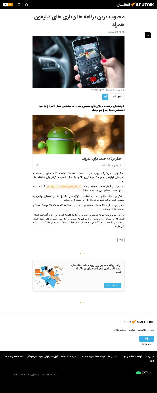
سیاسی (132, 330)
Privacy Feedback (14, 356)
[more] (37, 165)
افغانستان (142, 330)
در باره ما (150, 356)
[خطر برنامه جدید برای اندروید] (78, 134)
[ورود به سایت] (26, 5)
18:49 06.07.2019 (116, 32)
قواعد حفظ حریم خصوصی (92, 356)
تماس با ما (113, 356)
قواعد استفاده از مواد (132, 356)
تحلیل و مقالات (120, 330)
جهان (121, 240)
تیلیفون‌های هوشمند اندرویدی (64, 187)
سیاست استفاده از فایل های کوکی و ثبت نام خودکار (51, 356)
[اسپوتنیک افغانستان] (143, 8)
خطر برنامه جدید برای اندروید (101, 158)
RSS (151, 361)
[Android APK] (143, 372)
